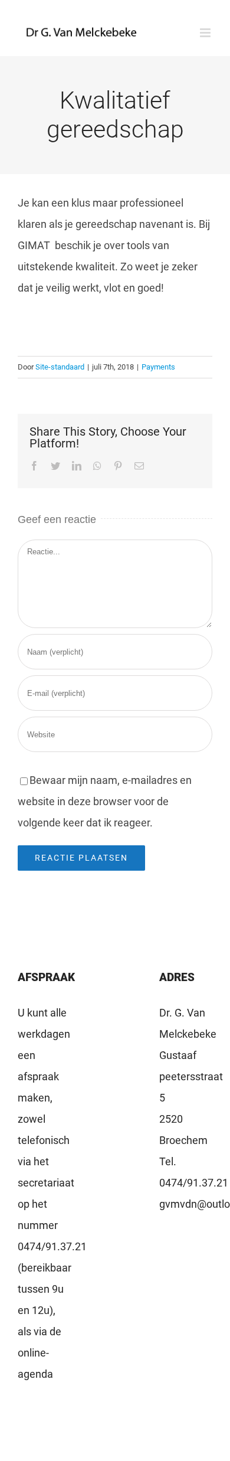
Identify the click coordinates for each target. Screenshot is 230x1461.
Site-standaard (59, 366)
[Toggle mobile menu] (206, 33)
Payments (158, 366)
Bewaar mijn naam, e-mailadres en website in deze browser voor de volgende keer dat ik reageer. (105, 801)
